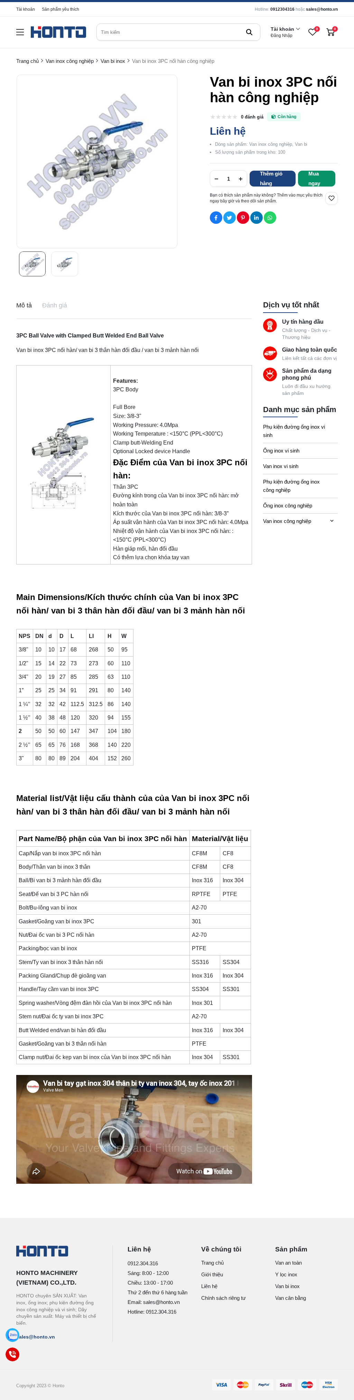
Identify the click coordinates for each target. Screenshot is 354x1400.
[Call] (12, 1354)
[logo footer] (56, 1252)
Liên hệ (209, 1286)
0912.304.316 (143, 1263)
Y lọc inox (286, 1274)
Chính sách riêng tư (223, 1298)
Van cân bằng (290, 1298)
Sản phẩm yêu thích (60, 9)
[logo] (58, 32)
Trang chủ (212, 1263)
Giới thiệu (212, 1274)
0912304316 (282, 9)
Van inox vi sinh (280, 466)
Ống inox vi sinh (281, 451)
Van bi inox (287, 1286)
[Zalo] (12, 1335)
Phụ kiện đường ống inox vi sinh (294, 431)
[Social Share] (216, 217)
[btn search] (249, 32)
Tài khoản (25, 9)
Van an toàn (288, 1263)
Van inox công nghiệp (287, 521)
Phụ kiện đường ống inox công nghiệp (291, 486)
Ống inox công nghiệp (287, 505)
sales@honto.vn (322, 9)
